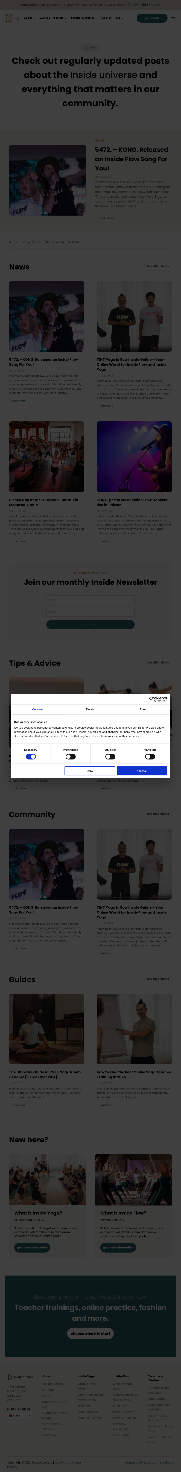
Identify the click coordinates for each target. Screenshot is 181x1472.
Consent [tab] (37, 709)
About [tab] (143, 709)
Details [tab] (90, 709)
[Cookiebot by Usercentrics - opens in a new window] (151, 699)
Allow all (142, 770)
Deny (90, 770)
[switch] (71, 757)
